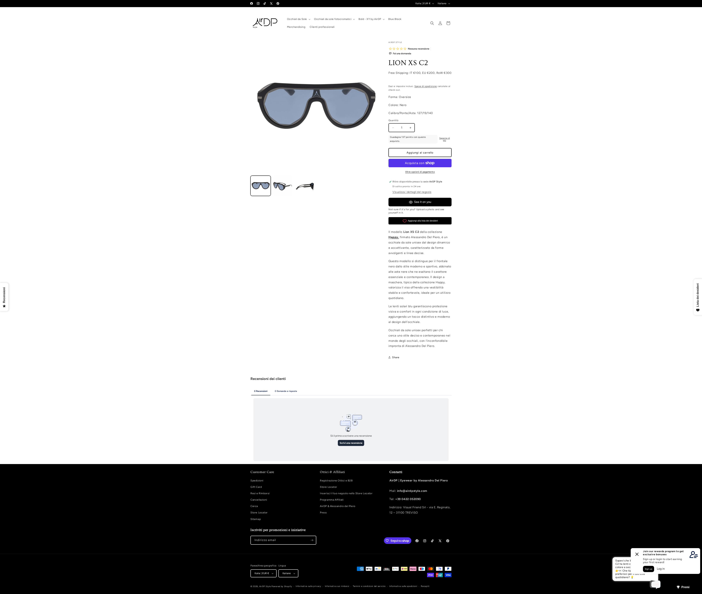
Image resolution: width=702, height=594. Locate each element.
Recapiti (425, 586)
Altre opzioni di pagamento (420, 172)
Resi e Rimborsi (260, 493)
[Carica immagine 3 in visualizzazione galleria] (305, 186)
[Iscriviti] (312, 540)
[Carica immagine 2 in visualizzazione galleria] (283, 186)
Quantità (393, 120)
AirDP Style (265, 586)
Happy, (393, 237)
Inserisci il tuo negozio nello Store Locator (346, 493)
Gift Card (256, 487)
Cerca (254, 506)
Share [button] (395, 357)
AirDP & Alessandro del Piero (337, 506)
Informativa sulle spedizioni (403, 586)
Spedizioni (256, 480)
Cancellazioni (258, 499)
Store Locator (259, 512)
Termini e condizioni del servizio (369, 586)
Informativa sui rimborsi (337, 586)
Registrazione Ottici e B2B (336, 480)
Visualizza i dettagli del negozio (411, 192)
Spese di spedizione (425, 86)
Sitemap (255, 519)
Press (323, 512)
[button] (298, 19)
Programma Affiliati (332, 499)
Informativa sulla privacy (308, 586)
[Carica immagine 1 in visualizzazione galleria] (260, 186)
